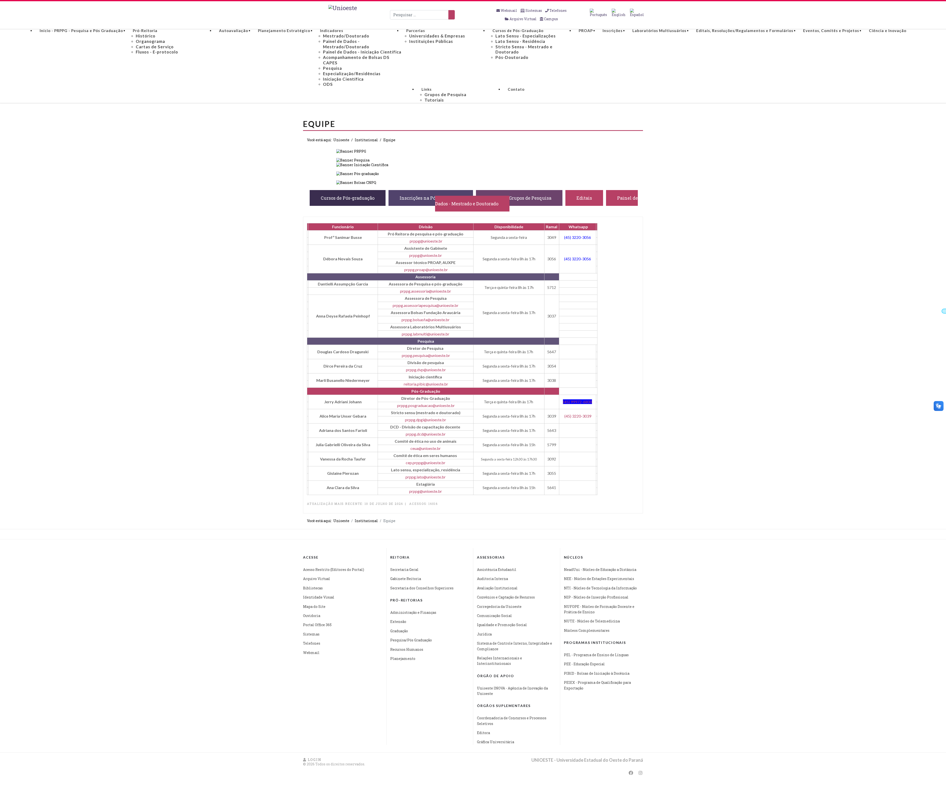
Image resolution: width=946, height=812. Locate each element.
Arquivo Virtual (523, 19)
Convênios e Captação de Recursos (506, 597)
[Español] (637, 13)
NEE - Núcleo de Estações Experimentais (599, 578)
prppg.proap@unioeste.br (426, 269)
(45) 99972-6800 (577, 401)
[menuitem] (81, 31)
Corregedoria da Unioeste (499, 606)
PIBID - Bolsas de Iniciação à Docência (596, 673)
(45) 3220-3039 (577, 416)
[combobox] (419, 14)
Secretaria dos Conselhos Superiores (422, 588)
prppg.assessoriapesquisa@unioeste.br (425, 305)
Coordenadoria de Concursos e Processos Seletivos (511, 721)
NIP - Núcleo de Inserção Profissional (596, 597)
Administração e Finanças (413, 612)
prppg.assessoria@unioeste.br (425, 291)
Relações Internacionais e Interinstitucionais (499, 661)
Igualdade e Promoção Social (502, 624)
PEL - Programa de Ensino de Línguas (596, 655)
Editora (483, 732)
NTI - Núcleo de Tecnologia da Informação (600, 588)
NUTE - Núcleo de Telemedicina (592, 621)
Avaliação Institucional (497, 588)
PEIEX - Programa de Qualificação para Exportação (597, 685)
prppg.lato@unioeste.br (425, 477)
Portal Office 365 (317, 624)
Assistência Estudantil (496, 569)
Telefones (558, 10)
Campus (550, 19)
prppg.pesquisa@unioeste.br (426, 355)
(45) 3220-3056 (577, 237)
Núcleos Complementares (586, 630)
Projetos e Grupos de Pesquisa (519, 198)
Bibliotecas (313, 588)
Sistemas (534, 10)
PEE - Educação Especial (584, 664)
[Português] (598, 13)
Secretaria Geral (404, 569)
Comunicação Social (494, 615)
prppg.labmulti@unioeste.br (425, 334)
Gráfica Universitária (495, 742)
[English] (618, 13)
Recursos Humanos (406, 649)
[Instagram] (640, 773)
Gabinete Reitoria (405, 578)
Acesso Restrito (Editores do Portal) (333, 569)
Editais (584, 198)
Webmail (509, 10)
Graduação (399, 631)
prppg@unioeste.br (426, 241)
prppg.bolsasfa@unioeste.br (426, 319)
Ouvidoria (311, 615)
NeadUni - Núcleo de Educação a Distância (600, 569)
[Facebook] (631, 773)
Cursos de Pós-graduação (347, 198)
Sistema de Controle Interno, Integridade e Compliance (514, 646)
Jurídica (484, 634)
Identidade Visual (318, 597)
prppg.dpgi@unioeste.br (425, 419)
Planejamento (402, 658)
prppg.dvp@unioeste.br (426, 369)
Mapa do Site (314, 606)
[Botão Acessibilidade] (944, 311)
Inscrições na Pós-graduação (431, 198)
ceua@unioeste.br (425, 448)
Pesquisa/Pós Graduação (411, 640)
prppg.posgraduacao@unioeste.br (426, 405)
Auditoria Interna (492, 578)
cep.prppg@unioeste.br (425, 462)
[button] (312, 759)
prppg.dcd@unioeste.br (426, 434)
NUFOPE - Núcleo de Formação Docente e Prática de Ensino (599, 609)
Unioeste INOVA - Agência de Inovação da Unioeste (512, 691)
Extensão (398, 621)
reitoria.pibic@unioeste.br (426, 384)
